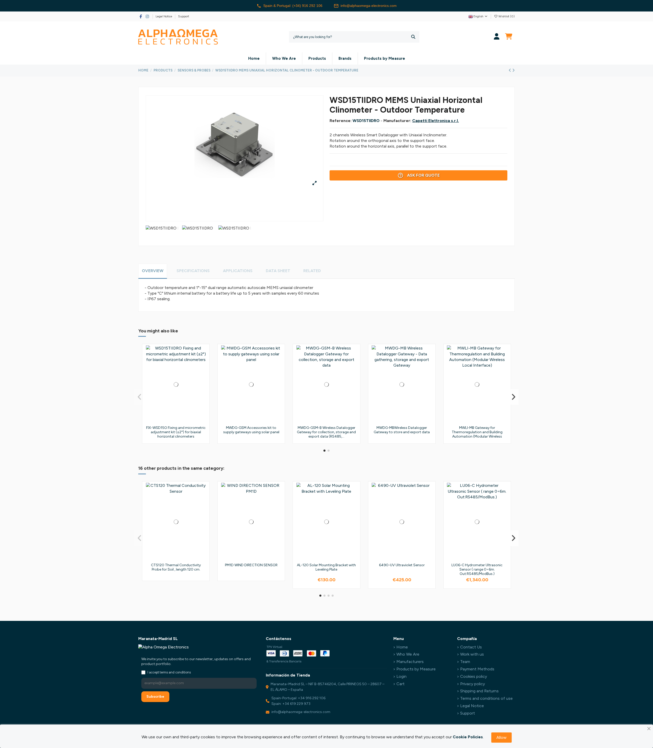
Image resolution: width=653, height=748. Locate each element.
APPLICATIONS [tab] (238, 270)
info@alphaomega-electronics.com (369, 6)
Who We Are (407, 654)
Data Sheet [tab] (278, 270)
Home (402, 647)
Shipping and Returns (479, 691)
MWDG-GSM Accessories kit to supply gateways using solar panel (251, 430)
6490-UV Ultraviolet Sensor (402, 565)
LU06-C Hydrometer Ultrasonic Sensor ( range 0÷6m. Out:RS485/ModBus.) (477, 569)
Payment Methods (477, 669)
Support (183, 16)
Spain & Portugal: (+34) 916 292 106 (292, 6)
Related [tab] (312, 270)
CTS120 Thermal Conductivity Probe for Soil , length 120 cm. (176, 567)
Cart (400, 683)
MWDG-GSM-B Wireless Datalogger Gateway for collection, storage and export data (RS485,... (326, 432)
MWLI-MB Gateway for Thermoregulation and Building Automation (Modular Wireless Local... (477, 434)
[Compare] (203, 363)
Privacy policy (472, 683)
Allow (501, 737)
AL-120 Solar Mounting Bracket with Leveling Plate (326, 567)
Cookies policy (473, 676)
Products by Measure (416, 669)
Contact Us (471, 647)
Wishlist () (506, 16)
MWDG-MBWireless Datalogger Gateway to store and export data (402, 430)
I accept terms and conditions (169, 672)
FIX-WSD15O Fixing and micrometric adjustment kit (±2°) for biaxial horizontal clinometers (176, 432)
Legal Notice (164, 16)
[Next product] (513, 70)
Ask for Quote (418, 175)
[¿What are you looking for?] (413, 37)
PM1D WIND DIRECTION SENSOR (251, 565)
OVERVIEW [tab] (153, 270)
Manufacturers (410, 661)
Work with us (472, 654)
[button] (324, 451)
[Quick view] (203, 372)
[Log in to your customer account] (497, 36)
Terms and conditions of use (486, 698)
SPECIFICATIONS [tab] (193, 270)
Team (465, 661)
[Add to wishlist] (203, 353)
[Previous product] (510, 70)
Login (401, 676)
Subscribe (155, 696)
